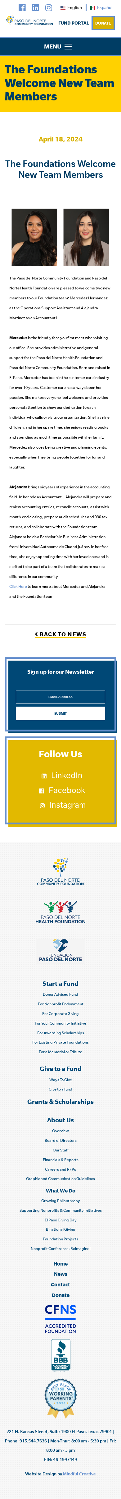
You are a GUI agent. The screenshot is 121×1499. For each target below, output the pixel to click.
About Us (60, 1119)
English (74, 7)
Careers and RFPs (60, 1169)
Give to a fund (60, 1089)
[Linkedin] (35, 8)
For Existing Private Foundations (60, 1042)
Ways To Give (60, 1079)
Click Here (18, 586)
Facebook (67, 790)
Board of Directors (61, 1140)
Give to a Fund (61, 1068)
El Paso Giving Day (61, 1220)
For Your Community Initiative (60, 1023)
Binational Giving (60, 1229)
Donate (103, 23)
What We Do (60, 1190)
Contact (60, 1284)
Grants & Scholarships (60, 1101)
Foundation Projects (60, 1239)
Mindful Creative (79, 1473)
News (60, 1274)
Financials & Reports (60, 1159)
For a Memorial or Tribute (60, 1051)
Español (105, 7)
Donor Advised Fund (60, 994)
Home (60, 1263)
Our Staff (61, 1150)
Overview (60, 1130)
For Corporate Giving (60, 1013)
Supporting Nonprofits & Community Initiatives (61, 1210)
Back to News (62, 634)
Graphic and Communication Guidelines (60, 1178)
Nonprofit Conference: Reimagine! (61, 1248)
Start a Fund (60, 983)
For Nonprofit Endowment (60, 1004)
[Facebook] (22, 8)
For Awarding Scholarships (60, 1033)
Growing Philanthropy (60, 1200)
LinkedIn (67, 775)
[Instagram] (48, 8)
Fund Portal (73, 22)
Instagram (67, 804)
